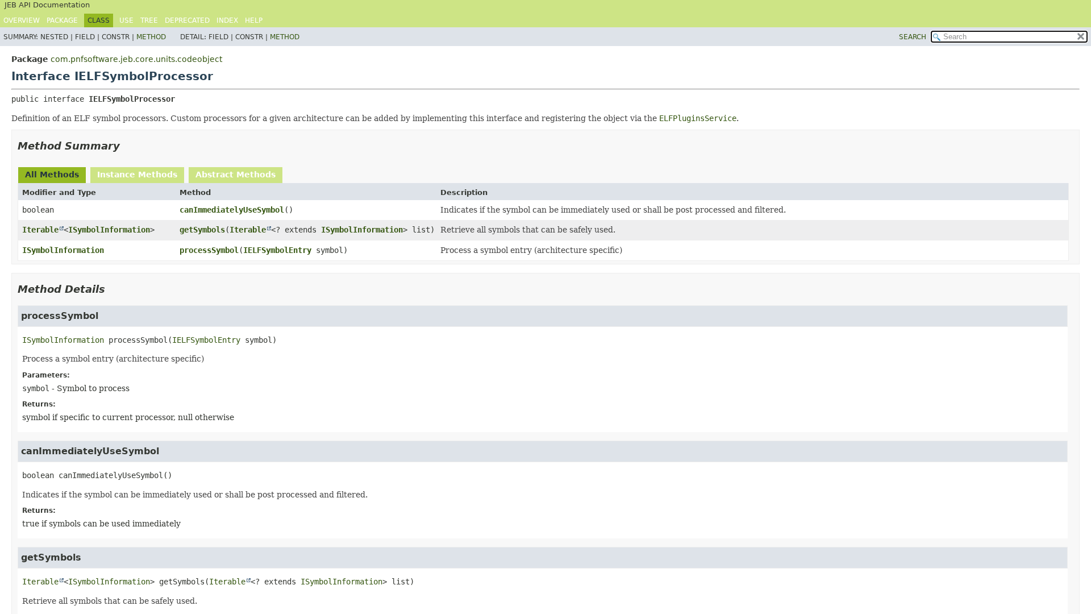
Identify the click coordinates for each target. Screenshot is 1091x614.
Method (151, 37)
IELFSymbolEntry (277, 250)
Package (62, 20)
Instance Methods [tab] (137, 174)
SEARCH (912, 37)
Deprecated (187, 20)
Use (126, 20)
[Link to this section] (127, 146)
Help (254, 20)
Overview (21, 20)
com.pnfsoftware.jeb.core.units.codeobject (136, 59)
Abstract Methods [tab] (235, 174)
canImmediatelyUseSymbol (232, 209)
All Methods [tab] (52, 174)
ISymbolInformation (109, 229)
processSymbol (209, 250)
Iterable (40, 229)
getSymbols (202, 229)
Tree (149, 20)
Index (227, 20)
